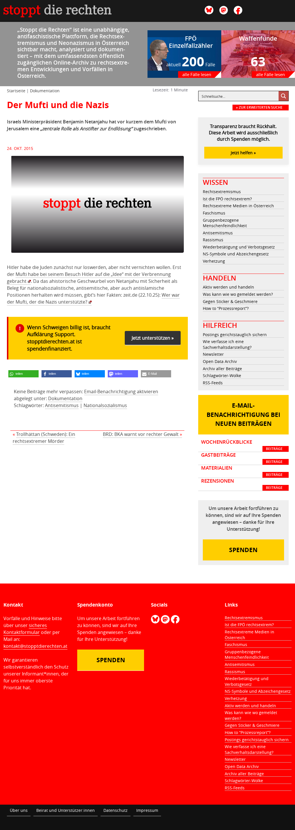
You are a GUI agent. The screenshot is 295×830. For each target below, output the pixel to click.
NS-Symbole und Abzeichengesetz (236, 254)
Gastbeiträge (242, 458)
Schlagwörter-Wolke (222, 375)
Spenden (243, 550)
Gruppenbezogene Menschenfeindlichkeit (225, 223)
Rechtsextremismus (222, 191)
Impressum (147, 810)
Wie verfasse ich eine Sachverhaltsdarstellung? (227, 344)
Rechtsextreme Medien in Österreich (238, 205)
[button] (23, 373)
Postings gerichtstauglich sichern (235, 334)
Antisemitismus (62, 405)
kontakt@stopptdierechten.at (35, 646)
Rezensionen (242, 484)
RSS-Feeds (213, 382)
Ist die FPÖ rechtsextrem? (227, 199)
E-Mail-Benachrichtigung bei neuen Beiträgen (243, 414)
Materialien (242, 471)
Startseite (16, 90)
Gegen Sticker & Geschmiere (230, 301)
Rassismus (213, 239)
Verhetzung (214, 261)
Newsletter (213, 354)
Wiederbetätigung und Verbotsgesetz (239, 247)
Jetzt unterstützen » (153, 338)
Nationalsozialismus (105, 405)
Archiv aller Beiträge (222, 368)
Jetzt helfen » (243, 152)
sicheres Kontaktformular (25, 628)
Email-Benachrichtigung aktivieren (121, 391)
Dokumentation (45, 90)
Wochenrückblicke (242, 445)
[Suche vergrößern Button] (283, 96)
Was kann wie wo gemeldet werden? (238, 294)
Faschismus (214, 213)
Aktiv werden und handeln (228, 287)
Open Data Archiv (220, 361)
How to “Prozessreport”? (226, 308)
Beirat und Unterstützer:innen (65, 810)
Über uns (19, 810)
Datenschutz (115, 810)
